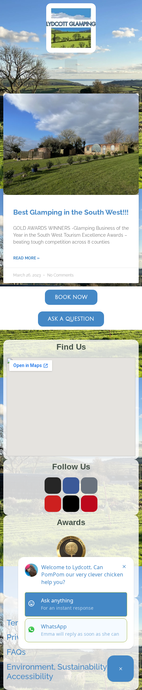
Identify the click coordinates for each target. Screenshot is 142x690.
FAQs (16, 652)
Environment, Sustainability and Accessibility (65, 671)
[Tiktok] (89, 485)
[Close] (124, 566)
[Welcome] (120, 668)
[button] (71, 66)
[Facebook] (71, 485)
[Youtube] (53, 503)
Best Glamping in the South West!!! (70, 212)
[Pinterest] (89, 503)
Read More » (26, 258)
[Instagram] (53, 485)
